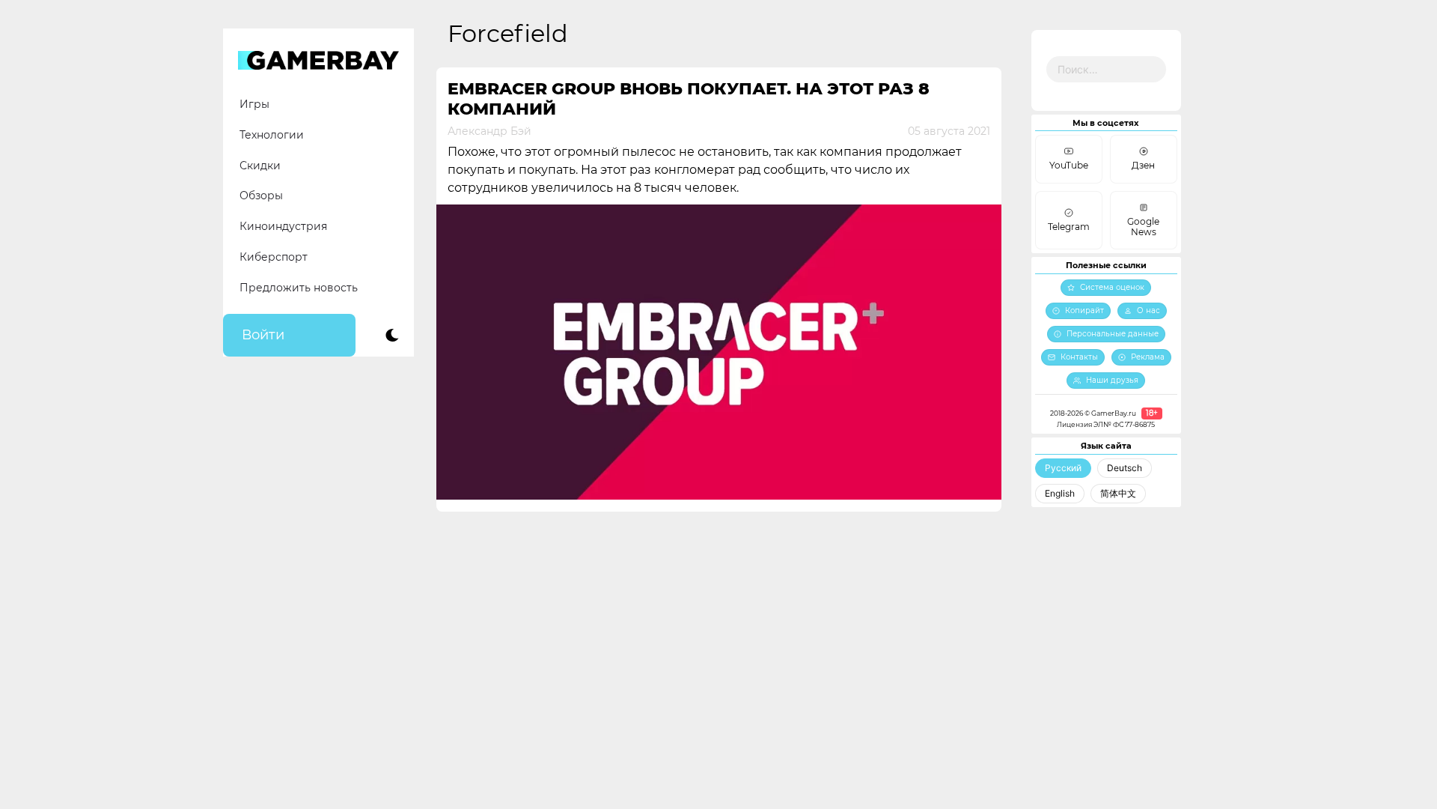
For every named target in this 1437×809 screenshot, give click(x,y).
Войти (263, 335)
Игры (254, 104)
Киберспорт (274, 257)
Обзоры (261, 195)
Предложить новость (299, 287)
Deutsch (1124, 467)
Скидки (260, 165)
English (1060, 493)
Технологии (272, 135)
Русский (1063, 467)
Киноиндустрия (283, 226)
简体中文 (1118, 493)
